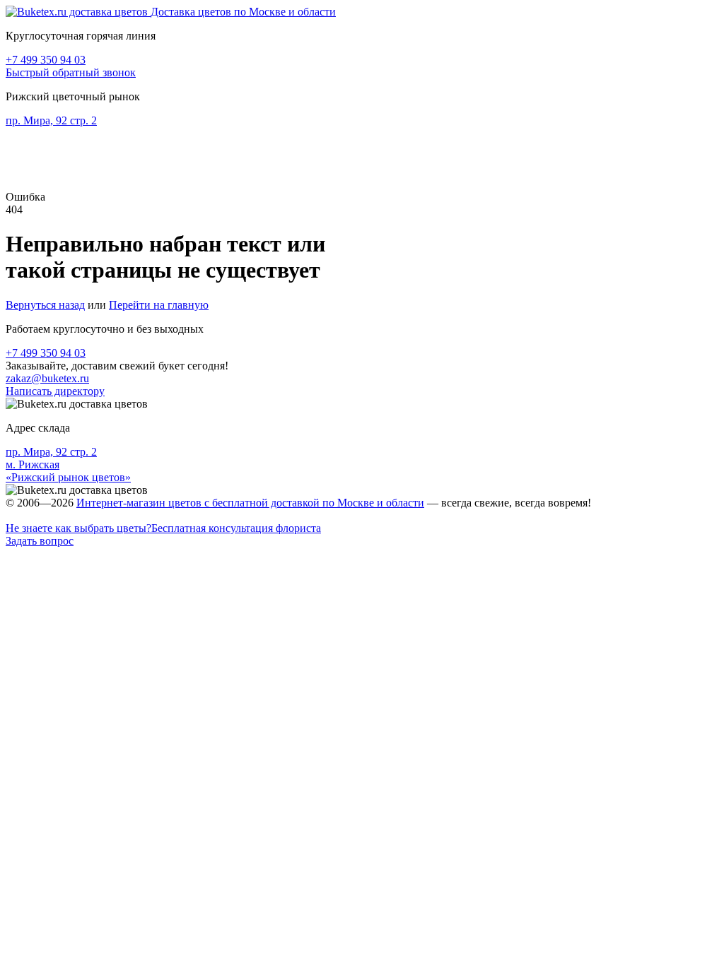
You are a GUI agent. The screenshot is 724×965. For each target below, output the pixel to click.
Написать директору (55, 391)
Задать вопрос (40, 541)
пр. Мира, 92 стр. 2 (51, 120)
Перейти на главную (159, 305)
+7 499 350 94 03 (46, 60)
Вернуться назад (45, 305)
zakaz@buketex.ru (47, 378)
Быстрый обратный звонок (71, 72)
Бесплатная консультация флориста (163, 528)
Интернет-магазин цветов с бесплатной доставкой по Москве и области (250, 503)
